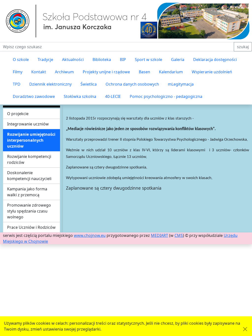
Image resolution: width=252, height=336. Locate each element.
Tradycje (45, 59)
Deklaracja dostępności (215, 59)
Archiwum (64, 72)
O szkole (21, 59)
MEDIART (159, 235)
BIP (123, 59)
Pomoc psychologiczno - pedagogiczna (166, 96)
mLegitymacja (181, 84)
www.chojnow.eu (90, 235)
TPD (16, 84)
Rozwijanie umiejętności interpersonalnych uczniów (31, 140)
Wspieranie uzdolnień (212, 72)
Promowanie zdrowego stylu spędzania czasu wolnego (29, 211)
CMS (178, 235)
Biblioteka (102, 59)
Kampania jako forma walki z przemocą (27, 192)
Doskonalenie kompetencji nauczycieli (29, 175)
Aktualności (73, 59)
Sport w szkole (148, 59)
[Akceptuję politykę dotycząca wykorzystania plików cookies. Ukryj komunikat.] (245, 329)
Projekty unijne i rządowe (106, 72)
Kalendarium (171, 72)
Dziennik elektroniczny (50, 84)
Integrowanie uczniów (28, 124)
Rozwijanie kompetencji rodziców (29, 159)
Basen (144, 72)
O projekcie (18, 113)
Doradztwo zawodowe (34, 96)
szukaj (243, 46)
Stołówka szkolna (80, 96)
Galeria (177, 59)
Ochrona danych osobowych (132, 84)
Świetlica (88, 84)
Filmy (17, 72)
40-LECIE (113, 96)
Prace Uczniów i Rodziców (31, 227)
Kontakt (38, 72)
